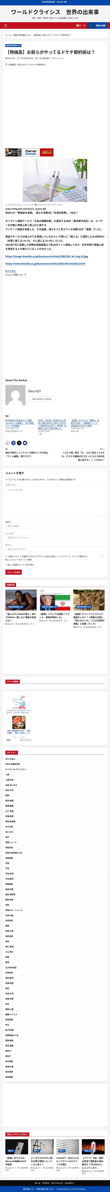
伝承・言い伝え (11, 785)
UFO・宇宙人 (10, 759)
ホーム (37, 1183)
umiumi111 (11, 1168)
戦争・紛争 (9, 899)
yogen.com (88, 1171)
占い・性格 (9, 811)
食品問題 (9, 1077)
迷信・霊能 (9, 1045)
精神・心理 (9, 1009)
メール (9, 533)
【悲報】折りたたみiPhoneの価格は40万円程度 (15, 1161)
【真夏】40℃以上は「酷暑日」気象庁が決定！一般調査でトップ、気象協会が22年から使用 (85, 423)
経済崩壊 (9, 1019)
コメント (10, 484)
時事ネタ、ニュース (13, 910)
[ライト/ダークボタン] (79, 25)
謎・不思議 (9, 1030)
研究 (7, 988)
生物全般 (9, 972)
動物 (7, 795)
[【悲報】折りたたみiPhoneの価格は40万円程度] (16, 1146)
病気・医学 (9, 978)
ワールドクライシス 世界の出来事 (55, 12)
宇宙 (7, 868)
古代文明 (9, 826)
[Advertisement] (55, 129)
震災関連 (9, 1072)
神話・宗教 (9, 999)
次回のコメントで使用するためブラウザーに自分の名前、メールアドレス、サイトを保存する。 (48, 556)
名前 (8, 522)
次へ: (83, 454)
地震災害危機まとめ (13, 45)
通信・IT (8, 1051)
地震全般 (9, 847)
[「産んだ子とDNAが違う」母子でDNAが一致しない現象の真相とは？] (21, 600)
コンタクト (69, 1183)
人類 (7, 774)
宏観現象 (9, 884)
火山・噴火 (9, 952)
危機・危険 (9, 816)
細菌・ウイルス (11, 1014)
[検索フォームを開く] (84, 25)
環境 (7, 962)
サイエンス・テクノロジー (16, 769)
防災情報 (9, 1061)
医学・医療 (9, 800)
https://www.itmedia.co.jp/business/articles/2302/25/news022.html (45, 263)
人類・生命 (9, 780)
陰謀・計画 (9, 1066)
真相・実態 (9, 983)
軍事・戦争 (9, 1040)
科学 (7, 1004)
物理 (7, 957)
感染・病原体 (10, 894)
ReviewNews (63, 1189)
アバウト (46, 1183)
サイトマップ (57, 1183)
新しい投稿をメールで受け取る (21, 564)
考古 (7, 1025)
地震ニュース (10, 842)
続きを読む (10, 271)
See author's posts (41, 398)
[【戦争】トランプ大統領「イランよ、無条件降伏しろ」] (55, 600)
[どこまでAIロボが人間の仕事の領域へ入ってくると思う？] (42, 1146)
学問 (7, 863)
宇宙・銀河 (9, 879)
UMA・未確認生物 (12, 764)
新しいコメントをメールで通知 (18, 559)
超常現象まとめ (12, 1035)
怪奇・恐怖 (9, 889)
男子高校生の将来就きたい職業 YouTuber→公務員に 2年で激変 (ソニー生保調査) (20, 423)
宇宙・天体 (9, 873)
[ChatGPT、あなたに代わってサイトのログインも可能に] (67, 1146)
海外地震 (9, 936)
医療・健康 (9, 806)
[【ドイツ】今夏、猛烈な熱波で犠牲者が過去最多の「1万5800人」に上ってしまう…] (93, 1146)
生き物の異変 (11, 967)
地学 (7, 837)
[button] (5, 25)
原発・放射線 (10, 821)
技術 (7, 905)
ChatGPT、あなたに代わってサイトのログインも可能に (67, 1161)
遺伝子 (8, 1056)
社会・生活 (9, 993)
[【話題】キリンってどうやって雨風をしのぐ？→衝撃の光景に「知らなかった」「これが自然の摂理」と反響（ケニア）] (89, 600)
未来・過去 (9, 915)
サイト (8, 545)
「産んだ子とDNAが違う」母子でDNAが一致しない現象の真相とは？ (20, 617)
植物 (7, 926)
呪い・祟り (9, 832)
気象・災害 (9, 931)
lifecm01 (11, 58)
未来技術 (9, 920)
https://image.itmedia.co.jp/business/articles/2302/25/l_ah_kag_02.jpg (46, 256)
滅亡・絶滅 (9, 946)
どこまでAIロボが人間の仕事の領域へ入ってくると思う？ (41, 1161)
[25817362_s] (55, 201)
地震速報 (9, 858)
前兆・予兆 (9, 790)
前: (26, 453)
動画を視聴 (100, 25)
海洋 (7, 941)
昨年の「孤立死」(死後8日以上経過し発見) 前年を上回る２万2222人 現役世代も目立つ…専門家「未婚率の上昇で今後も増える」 (52, 424)
